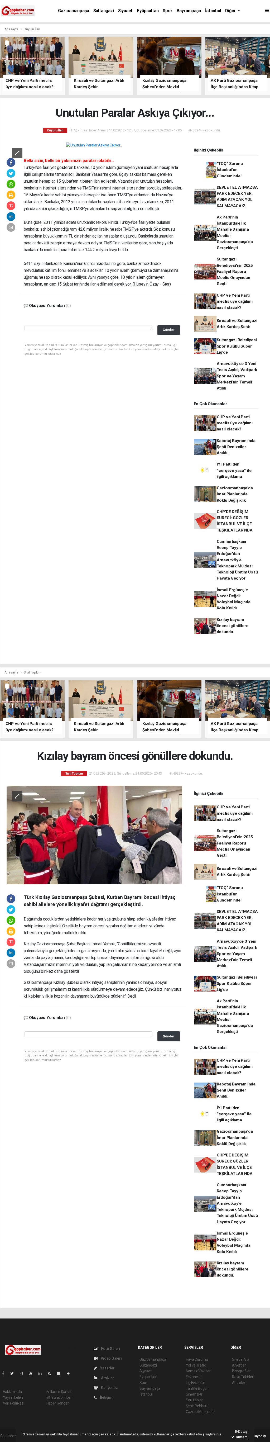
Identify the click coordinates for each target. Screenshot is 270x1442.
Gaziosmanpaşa (73, 10)
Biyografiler (241, 1371)
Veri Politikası (13, 1403)
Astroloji (238, 1383)
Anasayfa (11, 29)
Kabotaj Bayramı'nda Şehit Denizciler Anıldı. (236, 447)
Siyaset (125, 10)
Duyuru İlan (32, 29)
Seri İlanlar (194, 1400)
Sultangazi (103, 10)
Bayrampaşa (189, 10)
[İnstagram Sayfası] (23, 1373)
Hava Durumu (197, 1359)
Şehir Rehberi (197, 1406)
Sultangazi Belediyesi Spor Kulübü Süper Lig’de (237, 346)
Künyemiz (109, 1388)
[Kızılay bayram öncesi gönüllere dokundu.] (94, 834)
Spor (167, 10)
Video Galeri (111, 1358)
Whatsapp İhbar (59, 1397)
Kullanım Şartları (59, 1391)
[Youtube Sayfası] (32, 1373)
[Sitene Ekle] (70, 1373)
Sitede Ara (240, 1359)
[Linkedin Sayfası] (42, 1373)
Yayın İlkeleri (13, 1397)
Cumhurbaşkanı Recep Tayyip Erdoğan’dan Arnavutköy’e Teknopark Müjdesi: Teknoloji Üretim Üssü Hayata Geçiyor (237, 560)
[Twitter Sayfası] (14, 1373)
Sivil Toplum (32, 672)
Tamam (241, 1437)
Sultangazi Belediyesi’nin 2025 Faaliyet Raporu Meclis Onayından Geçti (235, 271)
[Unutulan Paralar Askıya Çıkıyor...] (94, 145)
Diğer (231, 10)
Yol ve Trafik (196, 1365)
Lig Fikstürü (195, 1383)
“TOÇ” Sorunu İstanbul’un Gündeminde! (230, 169)
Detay (243, 1432)
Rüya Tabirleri (243, 1377)
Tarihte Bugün (197, 1388)
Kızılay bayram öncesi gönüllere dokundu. (232, 625)
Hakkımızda (12, 1391)
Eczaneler (194, 1377)
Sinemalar (194, 1394)
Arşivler (107, 1378)
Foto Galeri (110, 1348)
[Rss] (51, 1373)
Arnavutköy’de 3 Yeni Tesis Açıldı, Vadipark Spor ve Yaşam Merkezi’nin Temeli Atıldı (237, 376)
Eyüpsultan (147, 10)
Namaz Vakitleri (198, 1371)
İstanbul (213, 10)
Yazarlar (106, 1368)
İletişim (105, 1397)
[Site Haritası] (61, 1373)
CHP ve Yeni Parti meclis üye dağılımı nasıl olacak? (235, 301)
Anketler (239, 1365)
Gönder (169, 330)
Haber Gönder (57, 1403)
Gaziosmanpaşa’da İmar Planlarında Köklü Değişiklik (235, 494)
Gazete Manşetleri (201, 1412)
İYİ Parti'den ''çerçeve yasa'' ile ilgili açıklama (234, 470)
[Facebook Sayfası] (5, 1373)
